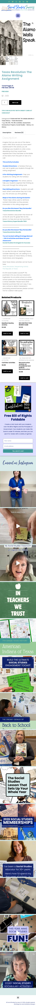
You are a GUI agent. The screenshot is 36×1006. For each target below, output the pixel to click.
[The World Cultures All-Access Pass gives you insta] (18, 748)
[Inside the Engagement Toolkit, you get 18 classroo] (18, 933)
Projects (13, 125)
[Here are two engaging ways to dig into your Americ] (18, 637)
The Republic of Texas (10, 269)
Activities (19, 123)
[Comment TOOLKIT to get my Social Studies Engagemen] (18, 674)
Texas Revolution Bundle (12, 211)
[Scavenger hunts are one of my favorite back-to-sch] (18, 711)
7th (12, 123)
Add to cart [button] (7, 333)
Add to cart (15, 103)
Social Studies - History (23, 125)
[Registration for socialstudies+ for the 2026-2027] (18, 489)
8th (15, 123)
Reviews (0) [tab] (19, 133)
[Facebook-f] (9, 1)
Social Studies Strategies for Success (16, 243)
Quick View (9, 313)
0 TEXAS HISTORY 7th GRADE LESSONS (21, 119)
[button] (18, 15)
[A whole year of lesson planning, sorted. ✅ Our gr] (18, 822)
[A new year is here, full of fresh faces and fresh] (18, 600)
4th (6, 123)
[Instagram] (16, 1)
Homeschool (6, 125)
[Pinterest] (19, 1)
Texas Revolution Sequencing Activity (15, 267)
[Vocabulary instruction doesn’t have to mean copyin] (18, 970)
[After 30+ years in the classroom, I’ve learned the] (18, 859)
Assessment (26, 123)
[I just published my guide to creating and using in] (18, 563)
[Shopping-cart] (27, 1)
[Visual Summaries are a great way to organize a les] (18, 526)
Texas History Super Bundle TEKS (15, 221)
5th (9, 123)
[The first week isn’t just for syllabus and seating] (18, 785)
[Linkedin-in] (23, 1)
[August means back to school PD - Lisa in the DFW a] (18, 896)
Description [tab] (7, 133)
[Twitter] (12, 1)
